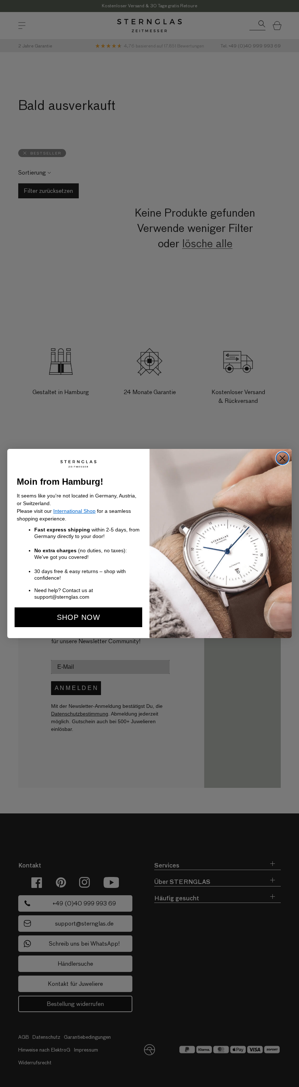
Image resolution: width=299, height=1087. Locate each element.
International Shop (74, 511)
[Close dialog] (282, 458)
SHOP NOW (78, 617)
